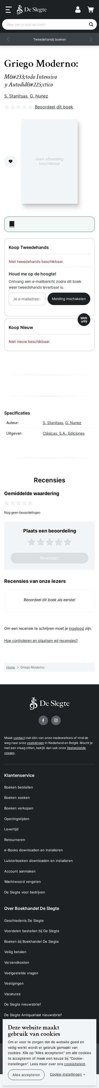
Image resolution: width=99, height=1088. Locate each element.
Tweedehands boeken (49, 39)
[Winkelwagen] (90, 9)
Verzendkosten (16, 962)
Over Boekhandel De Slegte (31, 908)
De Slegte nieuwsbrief (22, 1004)
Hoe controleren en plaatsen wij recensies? (41, 640)
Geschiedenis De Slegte (24, 920)
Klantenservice (19, 775)
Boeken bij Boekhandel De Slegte (31, 941)
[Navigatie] (8, 9)
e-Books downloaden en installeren (33, 850)
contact (19, 738)
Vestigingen (14, 983)
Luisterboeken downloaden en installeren (38, 860)
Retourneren (14, 840)
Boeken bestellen (18, 787)
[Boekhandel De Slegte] (31, 9)
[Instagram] (56, 720)
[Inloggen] (78, 9)
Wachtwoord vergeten (22, 881)
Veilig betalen (15, 952)
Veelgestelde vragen (21, 973)
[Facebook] (43, 720)
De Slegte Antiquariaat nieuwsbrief (33, 1015)
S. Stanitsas (15, 96)
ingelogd (76, 628)
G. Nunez (39, 96)
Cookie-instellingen (66, 1074)
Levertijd (11, 829)
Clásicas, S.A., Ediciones (63, 433)
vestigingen (35, 743)
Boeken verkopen (18, 808)
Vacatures (12, 994)
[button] (8, 39)
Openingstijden (16, 819)
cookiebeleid (74, 1064)
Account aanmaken (20, 871)
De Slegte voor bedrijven (24, 892)
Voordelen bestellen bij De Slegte (31, 931)
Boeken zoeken (17, 797)
